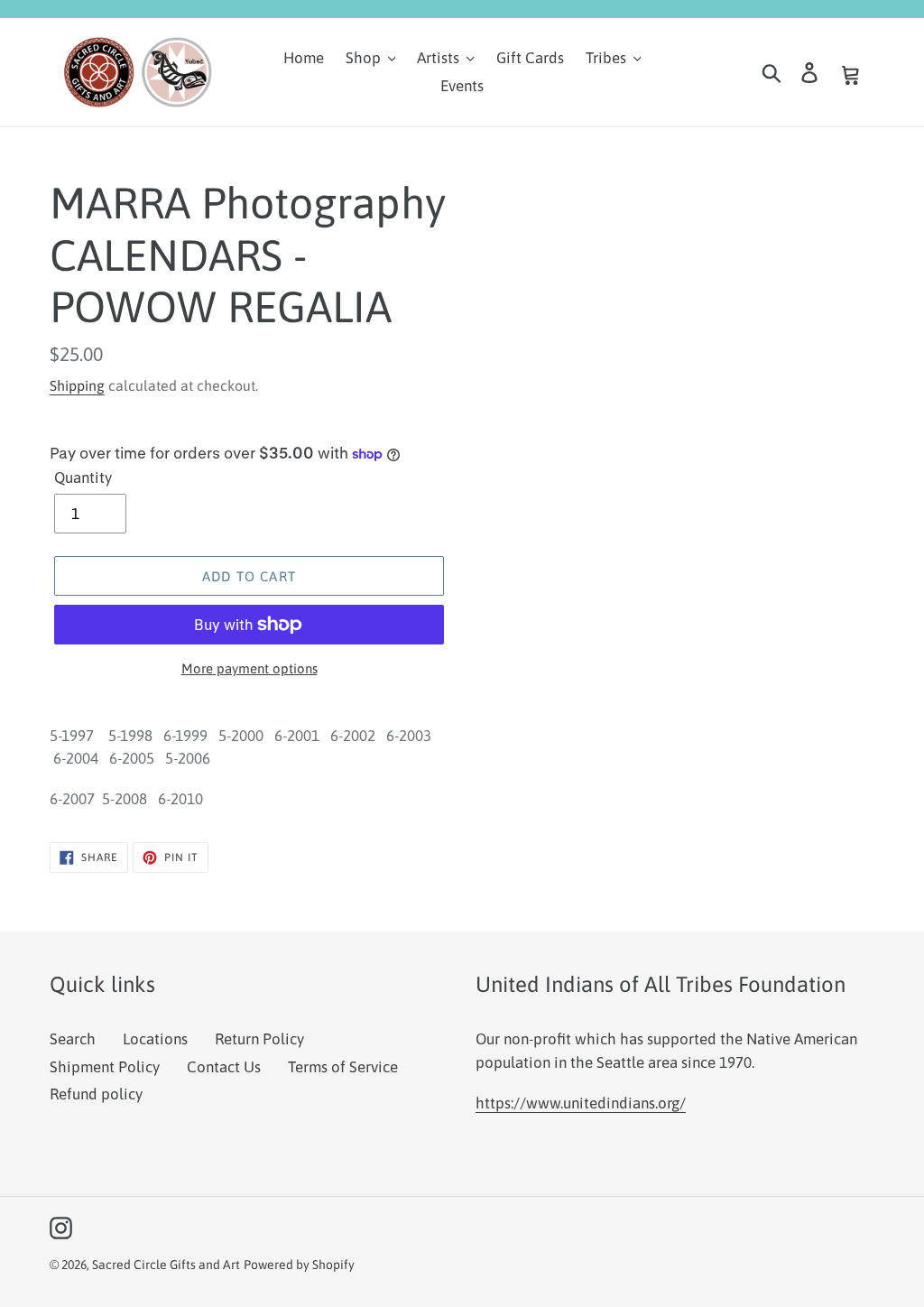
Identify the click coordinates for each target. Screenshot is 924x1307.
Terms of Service (343, 1067)
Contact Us (224, 1067)
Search (73, 1039)
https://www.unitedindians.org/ (581, 1103)
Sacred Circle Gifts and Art (166, 1264)
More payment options (249, 668)
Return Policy (259, 1039)
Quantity (83, 477)
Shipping (77, 385)
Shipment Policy (105, 1067)
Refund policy (96, 1094)
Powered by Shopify (299, 1264)
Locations (155, 1039)
